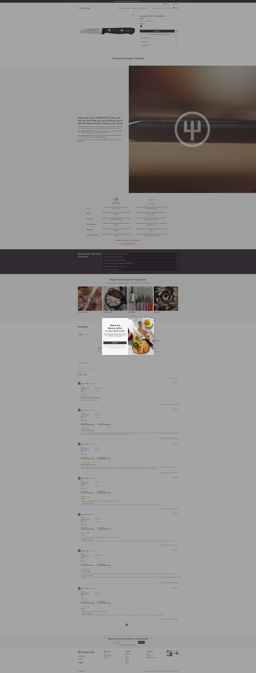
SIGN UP (115, 343)
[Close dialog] (152, 319)
